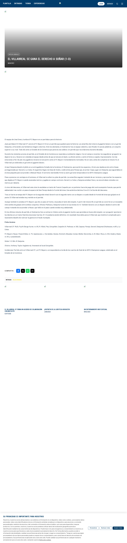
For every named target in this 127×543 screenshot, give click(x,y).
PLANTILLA (7, 4)
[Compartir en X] (23, 271)
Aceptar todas (118, 528)
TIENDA (28, 4)
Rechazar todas (105, 528)
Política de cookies (45, 540)
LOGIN (101, 4)
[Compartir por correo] (32, 271)
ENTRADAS (18, 4)
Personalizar (93, 528)
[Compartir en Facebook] (18, 271)
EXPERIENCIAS (39, 4)
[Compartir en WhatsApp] (28, 271)
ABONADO (110, 4)
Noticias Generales (14, 54)
